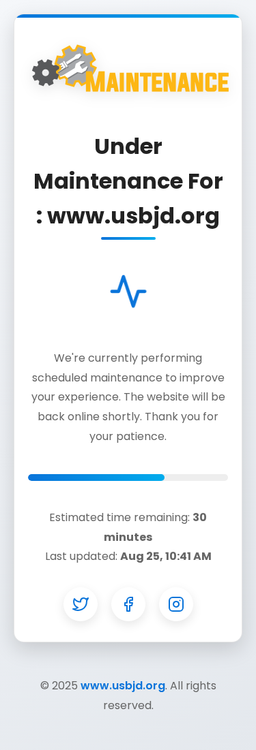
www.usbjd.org (123, 685)
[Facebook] (128, 604)
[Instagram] (176, 604)
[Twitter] (80, 604)
